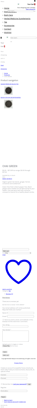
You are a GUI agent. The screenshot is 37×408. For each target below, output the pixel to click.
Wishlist (7, 32)
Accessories (9, 25)
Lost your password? (20, 384)
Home (6, 8)
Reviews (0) (9, 294)
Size (3, 253)
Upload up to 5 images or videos (12, 344)
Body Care (8, 15)
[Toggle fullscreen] (3, 405)
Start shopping (30, 9)
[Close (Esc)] (6, 405)
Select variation (7, 179)
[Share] (5, 405)
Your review (6, 330)
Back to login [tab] (8, 400)
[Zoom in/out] (1, 405)
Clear (4, 255)
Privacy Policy (18, 363)
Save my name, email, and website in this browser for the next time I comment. (17, 320)
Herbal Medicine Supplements (17, 18)
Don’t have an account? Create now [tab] (15, 402)
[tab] (20, 294)
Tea (5, 22)
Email (4, 316)
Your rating (5, 325)
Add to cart (6, 251)
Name (4, 313)
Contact (7, 29)
